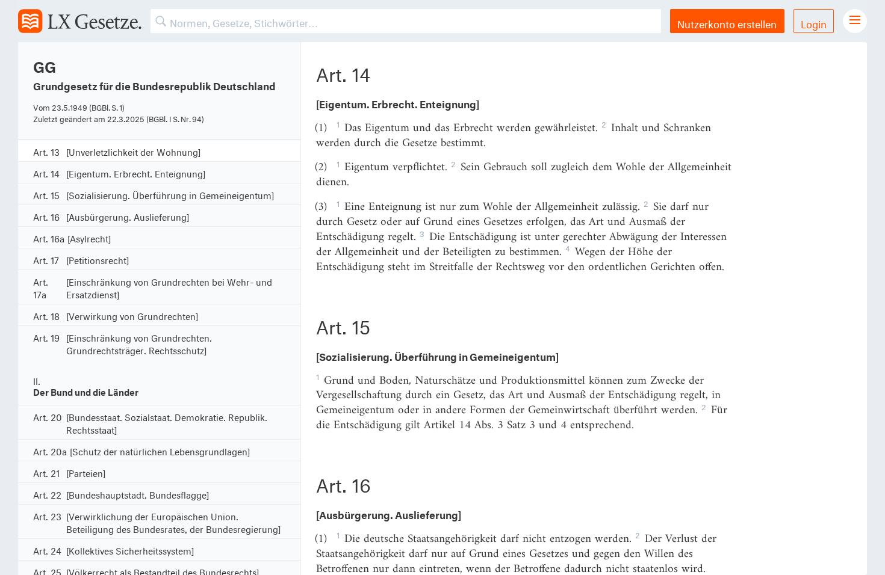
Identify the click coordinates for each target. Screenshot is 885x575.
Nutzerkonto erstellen (727, 22)
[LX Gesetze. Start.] (79, 21)
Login (814, 22)
